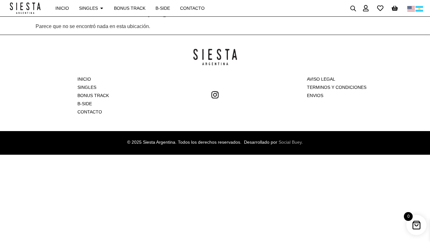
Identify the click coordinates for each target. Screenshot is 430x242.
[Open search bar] (353, 8)
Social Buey (290, 142)
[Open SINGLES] (101, 8)
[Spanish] (420, 8)
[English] (411, 8)
